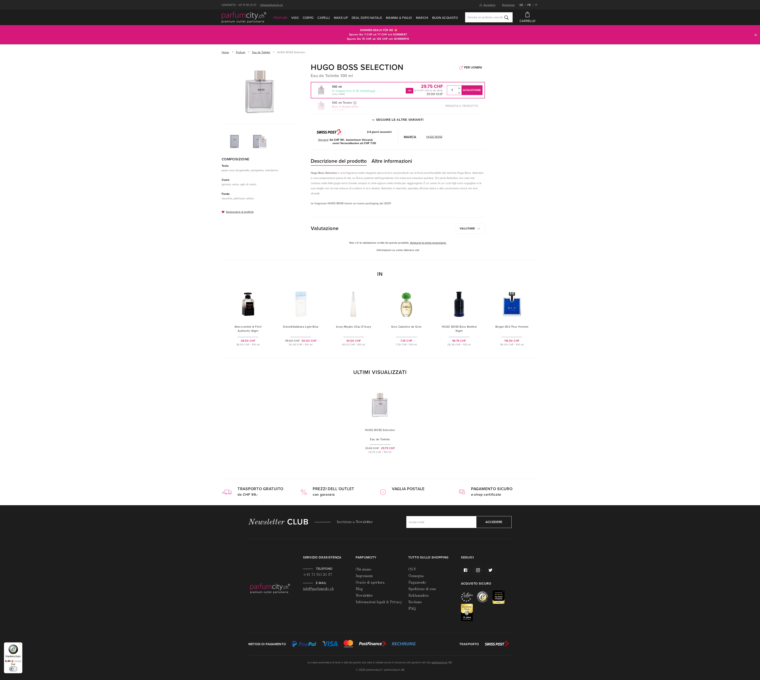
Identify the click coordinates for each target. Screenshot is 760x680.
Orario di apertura (370, 582)
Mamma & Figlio (399, 18)
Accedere (489, 5)
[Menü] (20, 644)
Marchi (422, 18)
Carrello (528, 21)
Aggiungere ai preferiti (240, 212)
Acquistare (472, 90)
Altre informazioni (391, 161)
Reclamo (415, 602)
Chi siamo (363, 569)
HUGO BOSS (434, 137)
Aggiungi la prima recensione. (428, 242)
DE (521, 5)
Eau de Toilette (261, 52)
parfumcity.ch (439, 662)
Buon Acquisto (445, 18)
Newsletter (364, 595)
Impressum (364, 576)
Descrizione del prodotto (339, 161)
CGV (412, 569)
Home (225, 52)
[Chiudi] (755, 34)
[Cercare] (506, 17)
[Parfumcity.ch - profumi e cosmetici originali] (244, 17)
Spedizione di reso (422, 589)
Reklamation (418, 595)
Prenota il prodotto (461, 106)
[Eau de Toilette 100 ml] (260, 92)
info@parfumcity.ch (271, 5)
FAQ (412, 609)
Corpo (308, 18)
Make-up (341, 18)
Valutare (468, 228)
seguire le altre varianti (400, 119)
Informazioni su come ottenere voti (398, 250)
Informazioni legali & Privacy (379, 602)
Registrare (508, 5)
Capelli (323, 18)
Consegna (416, 576)
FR (529, 5)
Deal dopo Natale (367, 18)
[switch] (13, 669)
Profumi (280, 18)
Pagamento (417, 582)
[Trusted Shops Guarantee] (485, 596)
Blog (359, 589)
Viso (295, 18)
